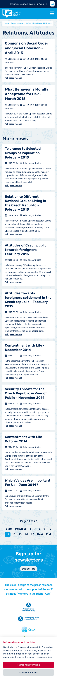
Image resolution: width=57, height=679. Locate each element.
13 (20, 534)
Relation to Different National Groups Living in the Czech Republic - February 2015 (25, 203)
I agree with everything (28, 665)
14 (26, 534)
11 (7, 534)
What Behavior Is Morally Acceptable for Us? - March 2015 (26, 94)
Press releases (17, 23)
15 (32, 534)
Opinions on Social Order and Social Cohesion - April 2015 (26, 48)
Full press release (13, 78)
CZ (52, 3)
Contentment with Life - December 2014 (25, 347)
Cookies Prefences (28, 672)
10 (49, 528)
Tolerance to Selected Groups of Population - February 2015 (23, 153)
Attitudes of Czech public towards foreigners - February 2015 (26, 249)
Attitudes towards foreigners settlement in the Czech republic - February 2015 (28, 299)
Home (6, 23)
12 (14, 534)
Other (28, 23)
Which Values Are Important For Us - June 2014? (27, 482)
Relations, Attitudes (32, 163)
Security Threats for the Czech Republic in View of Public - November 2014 (26, 393)
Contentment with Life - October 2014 (25, 439)
